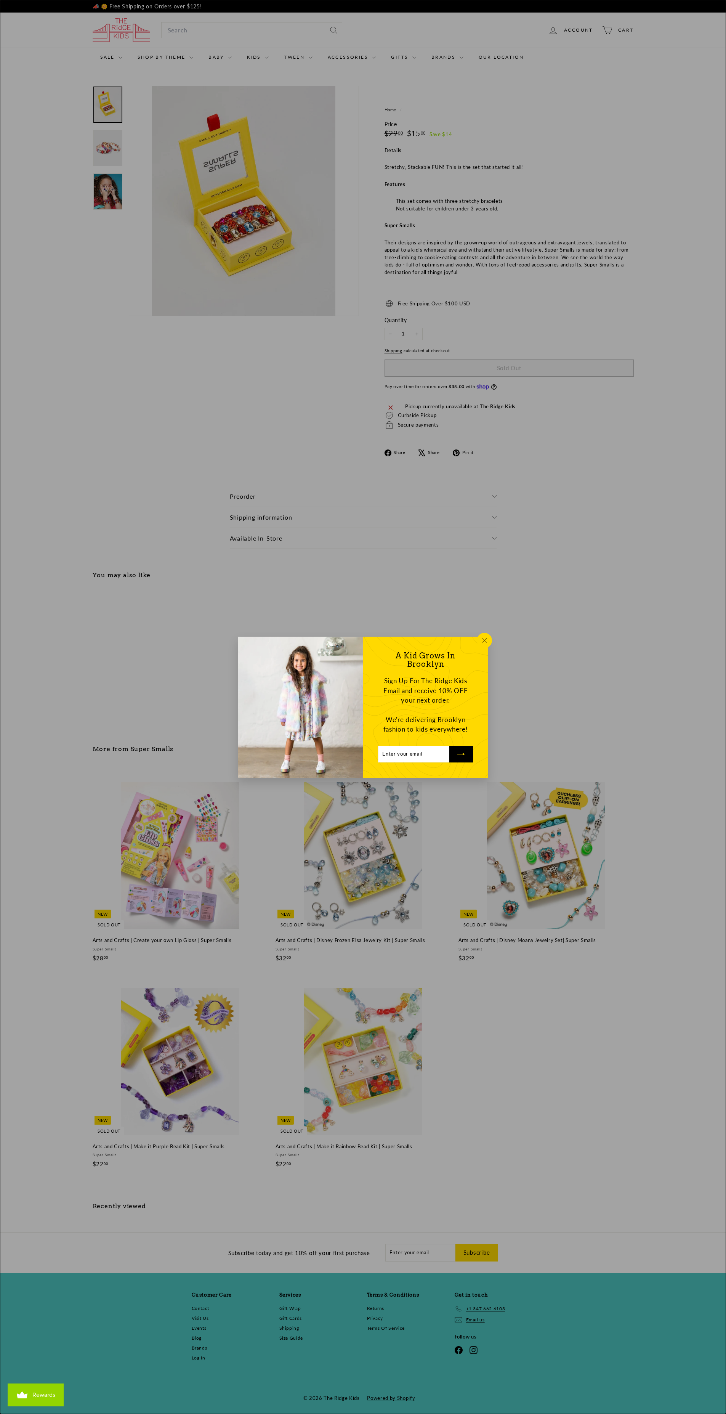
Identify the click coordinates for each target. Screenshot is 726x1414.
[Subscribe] (461, 753)
